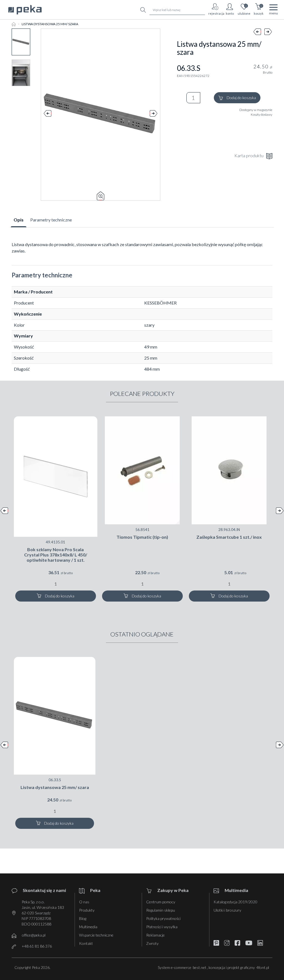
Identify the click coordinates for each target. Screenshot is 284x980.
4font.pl (262, 967)
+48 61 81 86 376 (37, 946)
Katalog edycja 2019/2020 (235, 901)
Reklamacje (155, 935)
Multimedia (88, 926)
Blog (82, 918)
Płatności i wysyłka (162, 926)
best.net (199, 967)
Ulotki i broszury (227, 910)
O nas (84, 901)
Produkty (87, 910)
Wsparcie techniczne (96, 935)
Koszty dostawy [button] (261, 114)
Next (153, 114)
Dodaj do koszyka (241, 97)
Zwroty (152, 943)
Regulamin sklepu (160, 910)
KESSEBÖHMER (160, 302)
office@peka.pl (33, 935)
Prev (47, 114)
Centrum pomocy (160, 901)
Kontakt (86, 943)
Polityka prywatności (163, 918)
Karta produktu (248, 155)
